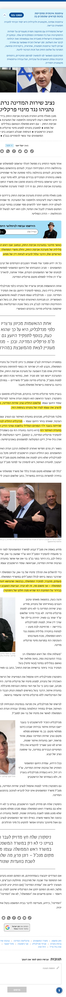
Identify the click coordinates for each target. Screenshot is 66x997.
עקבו (8, 145)
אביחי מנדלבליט (39, 944)
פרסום (17, 989)
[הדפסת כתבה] (4, 918)
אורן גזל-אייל (55, 947)
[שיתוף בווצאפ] (8, 151)
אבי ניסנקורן (23, 944)
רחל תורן (42, 947)
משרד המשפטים (40, 941)
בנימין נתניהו (55, 944)
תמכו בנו (16, 15)
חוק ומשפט (56, 941)
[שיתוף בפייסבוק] (14, 151)
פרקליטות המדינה (21, 941)
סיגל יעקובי (9, 944)
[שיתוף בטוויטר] (20, 151)
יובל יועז (20, 145)
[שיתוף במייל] (26, 151)
